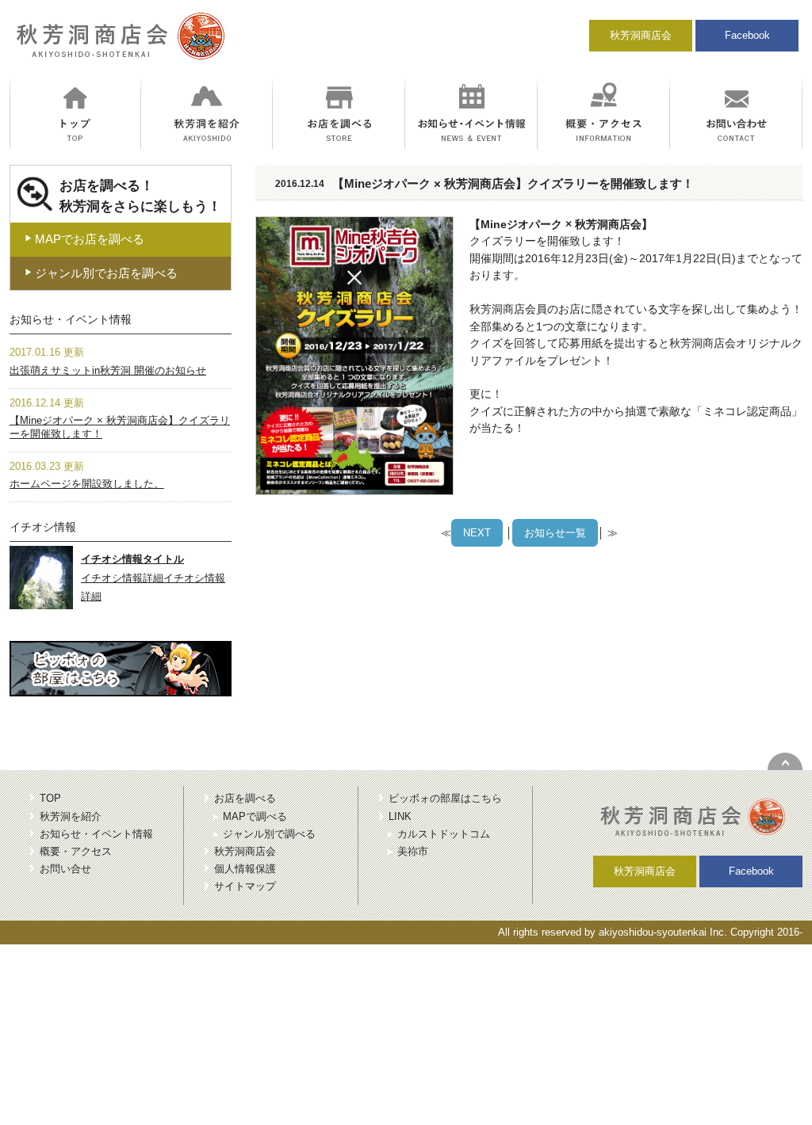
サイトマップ (245, 886)
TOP (50, 798)
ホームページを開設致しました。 (87, 484)
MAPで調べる (255, 816)
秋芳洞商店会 (641, 35)
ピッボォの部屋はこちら (445, 798)
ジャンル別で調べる (269, 834)
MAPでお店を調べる (84, 239)
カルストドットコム (443, 834)
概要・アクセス (76, 851)
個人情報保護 (245, 869)
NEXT (477, 533)
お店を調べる (245, 798)
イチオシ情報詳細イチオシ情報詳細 (153, 577)
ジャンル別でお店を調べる (101, 273)
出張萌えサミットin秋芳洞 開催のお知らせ (108, 370)
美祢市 (412, 851)
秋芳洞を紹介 (71, 816)
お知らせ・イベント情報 (96, 834)
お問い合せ (65, 869)
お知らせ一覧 (555, 533)
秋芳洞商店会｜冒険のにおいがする (118, 43)
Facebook (747, 35)
